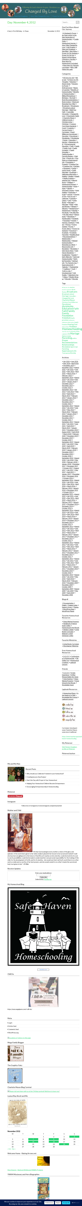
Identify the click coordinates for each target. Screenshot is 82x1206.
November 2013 (67, 522)
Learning (73, 198)
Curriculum (65, 132)
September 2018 (67, 458)
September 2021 (67, 422)
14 (33, 1142)
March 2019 (66, 448)
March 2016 (71, 486)
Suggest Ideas (73, 605)
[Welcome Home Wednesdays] (43, 1165)
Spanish (74, 255)
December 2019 (72, 436)
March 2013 (71, 532)
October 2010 (67, 573)
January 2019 (71, 450)
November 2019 (67, 438)
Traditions (66, 269)
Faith (72, 146)
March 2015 (71, 500)
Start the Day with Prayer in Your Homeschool (42, 780)
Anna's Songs (66, 84)
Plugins (64, 605)
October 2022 (67, 404)
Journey (70, 194)
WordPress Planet (68, 611)
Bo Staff (73, 98)
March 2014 (71, 516)
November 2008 (67, 595)
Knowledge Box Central (69, 697)
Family (77, 146)
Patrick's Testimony (68, 223)
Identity (69, 188)
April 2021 (70, 426)
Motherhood (73, 208)
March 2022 (66, 412)
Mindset (74, 206)
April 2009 (70, 593)
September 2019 (67, 442)
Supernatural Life (67, 265)
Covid (64, 128)
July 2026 (66, 361)
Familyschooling (67, 154)
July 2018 (70, 460)
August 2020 (66, 432)
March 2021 (66, 428)
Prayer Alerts (66, 229)
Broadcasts (66, 106)
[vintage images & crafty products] (15, 1083)
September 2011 (67, 559)
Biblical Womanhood (68, 96)
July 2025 (70, 369)
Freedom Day (74, 164)
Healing (64, 176)
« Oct (9, 1149)
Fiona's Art (70, 158)
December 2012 (72, 536)
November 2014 (67, 506)
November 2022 (67, 402)
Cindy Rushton (68, 679)
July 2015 (70, 496)
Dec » (14, 1149)
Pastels (73, 220)
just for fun (71, 196)
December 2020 (72, 430)
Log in (10, 1023)
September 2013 (67, 526)
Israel (64, 194)
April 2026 (75, 363)
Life (68, 334)
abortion (72, 287)
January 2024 (71, 382)
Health (77, 176)
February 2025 (67, 376)
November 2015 (72, 490)
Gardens (76, 166)
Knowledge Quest (68, 685)
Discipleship (66, 138)
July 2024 (70, 380)
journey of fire (75, 331)
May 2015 (70, 498)
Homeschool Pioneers (69, 184)
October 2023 (67, 388)
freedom (66, 318)
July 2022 (70, 408)
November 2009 (67, 585)
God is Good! (66, 170)
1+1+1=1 (66, 656)
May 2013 (70, 530)
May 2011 (70, 563)
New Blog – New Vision (69, 51)
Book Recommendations (70, 100)
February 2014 (67, 518)
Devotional (73, 136)
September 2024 (67, 378)
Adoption (73, 82)
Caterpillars (72, 296)
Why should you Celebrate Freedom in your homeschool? (45, 774)
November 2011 (67, 555)
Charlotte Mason (69, 118)
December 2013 (72, 520)
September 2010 (67, 575)
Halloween (71, 320)
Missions (65, 208)
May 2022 (70, 410)
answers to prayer (67, 289)
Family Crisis (67, 148)
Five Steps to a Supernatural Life (70, 160)
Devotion (65, 136)
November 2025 (67, 367)
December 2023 (67, 384)
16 (54, 1142)
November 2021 (67, 418)
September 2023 (67, 390)
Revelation (65, 249)
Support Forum (67, 607)
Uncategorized (67, 273)
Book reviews (66, 102)
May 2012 (70, 546)
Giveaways (66, 168)
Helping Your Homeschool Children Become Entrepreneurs (46, 783)
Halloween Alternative (69, 174)
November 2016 (72, 476)
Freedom (65, 164)
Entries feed (12, 1026)
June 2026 (74, 361)
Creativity (70, 128)
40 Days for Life (68, 78)
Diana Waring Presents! (71, 621)
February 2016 (67, 488)
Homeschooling (67, 186)
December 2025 (68, 365)
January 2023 (71, 398)
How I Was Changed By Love (40, 16)
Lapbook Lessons (67, 699)
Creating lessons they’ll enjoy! (36, 777)
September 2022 (67, 406)
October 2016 (68, 478)
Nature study (66, 336)
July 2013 (70, 528)
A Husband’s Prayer (69, 33)
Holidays (70, 182)
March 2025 (71, 373)
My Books (65, 212)
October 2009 (67, 587)
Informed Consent (68, 190)
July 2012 (70, 544)
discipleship (67, 306)
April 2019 (70, 446)
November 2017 (72, 466)
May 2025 (70, 371)
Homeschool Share (69, 693)
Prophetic (65, 233)
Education (72, 140)
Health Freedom (68, 178)
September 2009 (67, 589)
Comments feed (13, 1029)
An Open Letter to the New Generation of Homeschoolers (69, 37)
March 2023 (66, 396)
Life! (69, 200)
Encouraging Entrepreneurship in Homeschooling (42, 787)
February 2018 (72, 462)
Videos (65, 277)
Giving (74, 168)
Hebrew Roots (65, 326)
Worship (68, 279)
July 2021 (70, 424)
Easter (65, 140)
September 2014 (67, 510)
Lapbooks (65, 198)
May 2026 (66, 363)
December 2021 (67, 416)
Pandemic (75, 218)
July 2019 (70, 444)
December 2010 (72, 569)
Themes (76, 607)
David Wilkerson (73, 302)
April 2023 (70, 394)
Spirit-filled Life (67, 257)
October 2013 (67, 524)
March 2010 (66, 581)
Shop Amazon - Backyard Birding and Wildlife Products (25, 1170)
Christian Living (67, 122)
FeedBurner (48, 879)
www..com (43, 969)
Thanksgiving (74, 267)
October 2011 (67, 557)
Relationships (66, 239)
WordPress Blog (68, 609)
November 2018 (67, 454)
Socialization (66, 255)
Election (64, 142)
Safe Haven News (68, 251)
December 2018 (67, 452)
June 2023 (70, 392)
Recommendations (69, 237)
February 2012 (67, 550)
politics (74, 338)
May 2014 (70, 514)
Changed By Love (68, 298)
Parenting (66, 220)
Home (9, 16)
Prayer (71, 227)
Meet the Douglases (21, 16)
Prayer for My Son (68, 55)
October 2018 (67, 456)
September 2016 (67, 480)
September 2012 (67, 542)
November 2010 (67, 571)
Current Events (67, 130)
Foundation (70, 162)
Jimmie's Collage (68, 630)
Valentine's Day (73, 275)
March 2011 (71, 565)
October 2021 (67, 420)
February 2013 (67, 534)
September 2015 (67, 494)
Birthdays (65, 98)
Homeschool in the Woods (70, 628)
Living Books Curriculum (71, 644)
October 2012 (67, 540)
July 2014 (70, 512)
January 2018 (66, 464)
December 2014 (72, 504)
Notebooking (66, 218)
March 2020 (67, 434)
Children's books (67, 120)
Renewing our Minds (68, 245)
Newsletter (71, 216)
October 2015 (68, 492)
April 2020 (75, 432)
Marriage (71, 202)
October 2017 (68, 468)
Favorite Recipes (67, 156)
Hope (75, 186)
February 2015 (67, 502)
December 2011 (72, 552)
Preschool (72, 231)
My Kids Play (74, 212)
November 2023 (67, 386)
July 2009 (70, 591)
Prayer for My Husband (60, 16)
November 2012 (67, 538)
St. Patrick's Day (71, 263)
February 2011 (67, 567)
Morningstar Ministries (70, 646)
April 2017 (70, 472)
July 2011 (70, 561)
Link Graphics (71, 47)
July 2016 (70, 482)
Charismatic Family (73, 116)
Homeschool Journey (69, 43)
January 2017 (66, 474)
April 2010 (70, 579)
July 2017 (70, 470)
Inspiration (72, 192)
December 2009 (72, 583)
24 (64, 1144)
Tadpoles (65, 267)
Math (71, 204)
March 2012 (71, 548)
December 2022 (67, 400)
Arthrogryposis (67, 88)
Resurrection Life (67, 247)
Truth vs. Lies (66, 271)
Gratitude (73, 172)
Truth (73, 269)
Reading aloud (74, 235)
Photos (68, 225)
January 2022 (71, 414)
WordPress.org (13, 1033)
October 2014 (67, 508)
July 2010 (70, 577)
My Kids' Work (68, 214)
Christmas (65, 124)
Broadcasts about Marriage (68, 295)
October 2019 (67, 440)
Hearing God (66, 180)
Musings (75, 210)
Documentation (68, 603)
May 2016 (70, 484)
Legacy (64, 200)
